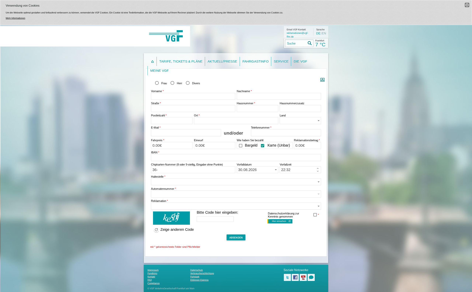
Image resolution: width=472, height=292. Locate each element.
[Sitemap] (322, 81)
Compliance (154, 283)
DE (318, 33)
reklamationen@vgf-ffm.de (297, 35)
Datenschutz (196, 270)
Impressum (153, 270)
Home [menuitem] (152, 61)
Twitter (287, 277)
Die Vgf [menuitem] (300, 61)
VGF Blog (311, 277)
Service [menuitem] (281, 61)
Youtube (303, 277)
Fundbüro (152, 273)
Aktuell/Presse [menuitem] (222, 61)
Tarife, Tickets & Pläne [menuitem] (180, 61)
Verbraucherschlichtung (202, 273)
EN (324, 33)
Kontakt (151, 276)
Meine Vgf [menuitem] (159, 70)
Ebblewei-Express (199, 280)
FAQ (150, 280)
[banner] (167, 36)
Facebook (295, 277)
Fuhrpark (194, 276)
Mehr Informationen (15, 18)
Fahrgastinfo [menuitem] (255, 61)
